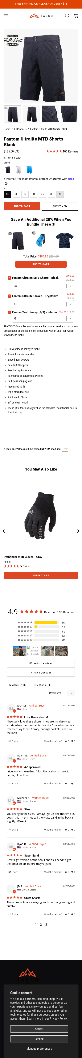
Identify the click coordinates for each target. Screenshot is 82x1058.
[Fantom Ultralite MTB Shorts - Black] (12, 113)
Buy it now (60, 206)
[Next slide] (78, 531)
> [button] (54, 924)
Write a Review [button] (43, 663)
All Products (20, 129)
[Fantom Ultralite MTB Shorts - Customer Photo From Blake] (61, 651)
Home (7, 129)
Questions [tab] (40, 685)
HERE (65, 449)
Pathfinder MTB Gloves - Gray (23, 557)
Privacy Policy (58, 1018)
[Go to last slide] (4, 531)
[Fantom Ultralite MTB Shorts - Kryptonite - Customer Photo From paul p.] (19, 651)
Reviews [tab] (13, 685)
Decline (39, 1039)
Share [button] (14, 741)
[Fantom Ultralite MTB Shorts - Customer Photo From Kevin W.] (33, 651)
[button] (67, 15)
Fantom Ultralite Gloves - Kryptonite (35, 296)
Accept (39, 1029)
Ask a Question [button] (42, 672)
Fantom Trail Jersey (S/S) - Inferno (34, 312)
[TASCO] (41, 16)
